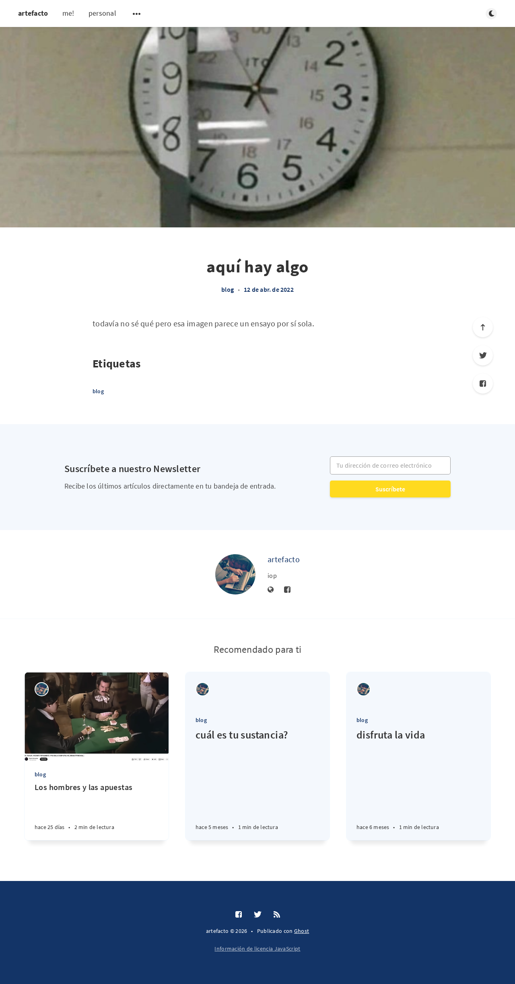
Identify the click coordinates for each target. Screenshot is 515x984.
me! (68, 13)
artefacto (33, 13)
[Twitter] (483, 355)
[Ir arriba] (483, 327)
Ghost (301, 930)
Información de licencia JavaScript (257, 948)
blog (227, 289)
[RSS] (277, 914)
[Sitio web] (271, 590)
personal (102, 13)
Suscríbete (390, 489)
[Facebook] (483, 383)
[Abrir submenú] (136, 13)
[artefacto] (235, 574)
